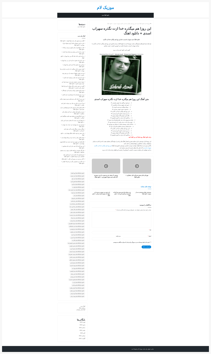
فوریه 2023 (82, 322)
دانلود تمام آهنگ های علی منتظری (77, 232)
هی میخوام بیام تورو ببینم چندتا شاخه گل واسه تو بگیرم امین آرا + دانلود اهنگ (122, 194)
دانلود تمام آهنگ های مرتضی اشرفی (76, 251)
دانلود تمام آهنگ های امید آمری (78, 184)
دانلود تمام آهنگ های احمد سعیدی (77, 176)
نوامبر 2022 (82, 330)
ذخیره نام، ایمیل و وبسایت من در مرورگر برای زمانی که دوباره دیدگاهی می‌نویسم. (131, 242)
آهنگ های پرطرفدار (80, 309)
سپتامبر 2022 (82, 335)
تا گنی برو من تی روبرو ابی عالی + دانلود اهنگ (73, 159)
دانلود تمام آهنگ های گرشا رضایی (77, 293)
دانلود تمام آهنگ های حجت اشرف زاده (76, 190)
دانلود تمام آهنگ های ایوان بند (78, 187)
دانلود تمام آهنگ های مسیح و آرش (77, 262)
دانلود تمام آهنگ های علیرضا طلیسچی (76, 223)
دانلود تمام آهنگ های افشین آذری (77, 181)
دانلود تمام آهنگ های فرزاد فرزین (77, 237)
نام (150, 230)
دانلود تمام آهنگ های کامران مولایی (77, 288)
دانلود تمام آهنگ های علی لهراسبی (77, 229)
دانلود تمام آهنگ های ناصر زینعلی (77, 274)
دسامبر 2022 (82, 327)
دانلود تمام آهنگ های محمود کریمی (77, 248)
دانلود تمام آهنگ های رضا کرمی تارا (77, 206)
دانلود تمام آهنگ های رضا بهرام (78, 198)
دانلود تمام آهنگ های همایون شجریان (76, 279)
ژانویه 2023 (82, 324)
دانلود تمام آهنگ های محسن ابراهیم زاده (76, 243)
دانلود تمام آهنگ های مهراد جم (78, 268)
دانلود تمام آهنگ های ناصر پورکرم (77, 276)
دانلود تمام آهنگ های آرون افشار (77, 173)
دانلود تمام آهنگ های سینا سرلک (77, 218)
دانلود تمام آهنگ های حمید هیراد (77, 192)
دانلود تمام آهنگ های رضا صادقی (77, 201)
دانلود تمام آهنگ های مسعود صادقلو (77, 260)
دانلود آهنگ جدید (105, 15)
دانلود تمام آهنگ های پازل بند (78, 282)
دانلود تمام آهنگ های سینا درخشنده (77, 215)
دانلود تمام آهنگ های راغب (78, 195)
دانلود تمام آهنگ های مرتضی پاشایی (77, 257)
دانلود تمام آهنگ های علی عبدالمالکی (76, 226)
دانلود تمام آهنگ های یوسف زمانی (77, 296)
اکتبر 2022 (82, 333)
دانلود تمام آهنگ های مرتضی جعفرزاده (76, 254)
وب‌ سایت (118, 236)
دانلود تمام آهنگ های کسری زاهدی (77, 290)
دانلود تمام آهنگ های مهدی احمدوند (77, 265)
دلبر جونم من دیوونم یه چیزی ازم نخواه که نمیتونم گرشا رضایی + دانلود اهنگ (101, 194)
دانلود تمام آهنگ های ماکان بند (78, 240)
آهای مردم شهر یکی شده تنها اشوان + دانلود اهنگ (72, 40)
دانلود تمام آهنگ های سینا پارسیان (77, 220)
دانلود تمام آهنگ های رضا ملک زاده (77, 204)
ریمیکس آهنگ (82, 308)
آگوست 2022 (82, 338)
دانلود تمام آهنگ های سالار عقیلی (77, 209)
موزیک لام (147, 23)
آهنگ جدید (83, 306)
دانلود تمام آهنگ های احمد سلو (78, 178)
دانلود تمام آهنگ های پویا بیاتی (78, 285)
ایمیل (149, 236)
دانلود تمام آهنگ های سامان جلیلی (77, 212)
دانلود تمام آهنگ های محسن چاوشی (77, 246)
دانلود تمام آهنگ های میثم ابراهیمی (77, 271)
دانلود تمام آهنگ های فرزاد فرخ (77, 234)
